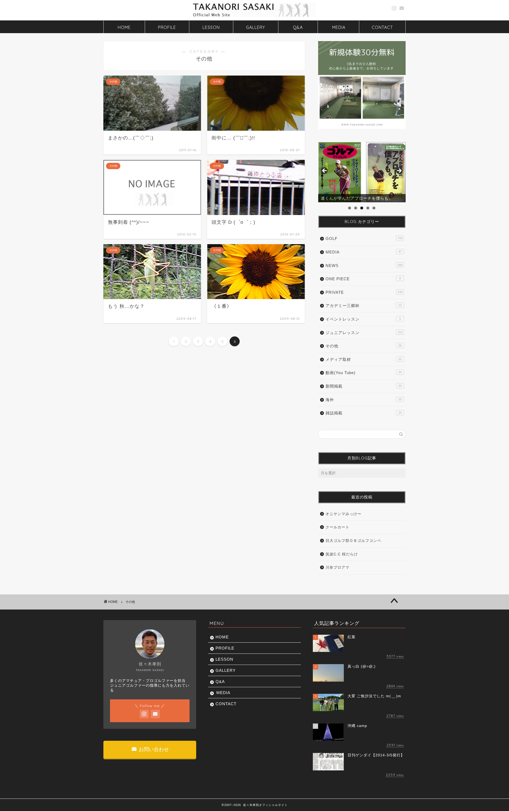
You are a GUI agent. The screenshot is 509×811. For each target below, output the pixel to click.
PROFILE (167, 27)
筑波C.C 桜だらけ (342, 554)
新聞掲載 (364, 386)
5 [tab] (373, 208)
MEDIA (338, 27)
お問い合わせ (153, 749)
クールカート (337, 527)
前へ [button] (325, 171)
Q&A (298, 27)
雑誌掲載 (364, 413)
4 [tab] (367, 208)
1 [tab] (349, 208)
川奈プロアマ (337, 567)
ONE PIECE (363, 279)
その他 (364, 346)
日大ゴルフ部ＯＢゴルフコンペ (353, 541)
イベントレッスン (363, 319)
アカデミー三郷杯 (364, 305)
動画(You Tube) (364, 372)
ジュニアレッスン (364, 332)
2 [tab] (355, 208)
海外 (364, 399)
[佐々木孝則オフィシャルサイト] (254, 16)
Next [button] (399, 171)
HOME (124, 27)
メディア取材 (364, 359)
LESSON (211, 27)
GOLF (364, 238)
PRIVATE (364, 292)
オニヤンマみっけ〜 (343, 514)
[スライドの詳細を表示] (362, 172)
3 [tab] (361, 208)
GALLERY (255, 27)
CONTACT (382, 27)
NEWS (364, 265)
